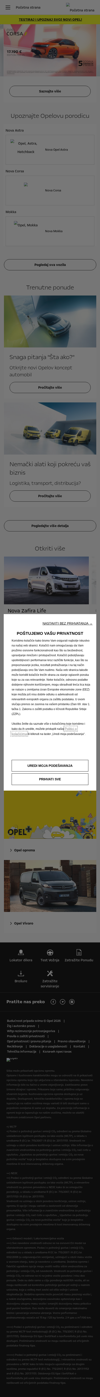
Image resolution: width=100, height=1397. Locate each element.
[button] (68, 623)
